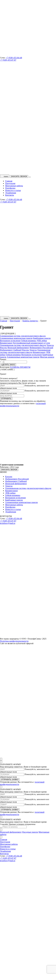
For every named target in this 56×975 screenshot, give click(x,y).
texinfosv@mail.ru (7, 523)
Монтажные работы (14, 186)
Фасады (3, 348)
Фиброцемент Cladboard (10, 350)
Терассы (50, 345)
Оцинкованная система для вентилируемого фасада (23, 345)
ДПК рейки (42, 340)
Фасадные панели (30, 832)
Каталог (8, 476)
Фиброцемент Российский (41, 348)
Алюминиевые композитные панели (16, 338)
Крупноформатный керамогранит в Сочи (31, 343)
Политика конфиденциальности (14, 641)
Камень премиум (30, 321)
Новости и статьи (13, 190)
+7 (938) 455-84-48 (14, 58)
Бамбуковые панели (42, 338)
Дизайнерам (10, 193)
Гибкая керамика (28, 340)
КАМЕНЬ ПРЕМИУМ (20, 367)
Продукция (10, 183)
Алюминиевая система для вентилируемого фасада (23, 336)
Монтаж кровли (47, 357)
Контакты (9, 195)
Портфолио (10, 188)
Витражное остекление (10, 340)
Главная (8, 181)
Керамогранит (6, 343)
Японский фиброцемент (18, 348)
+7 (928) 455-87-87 (8, 60)
